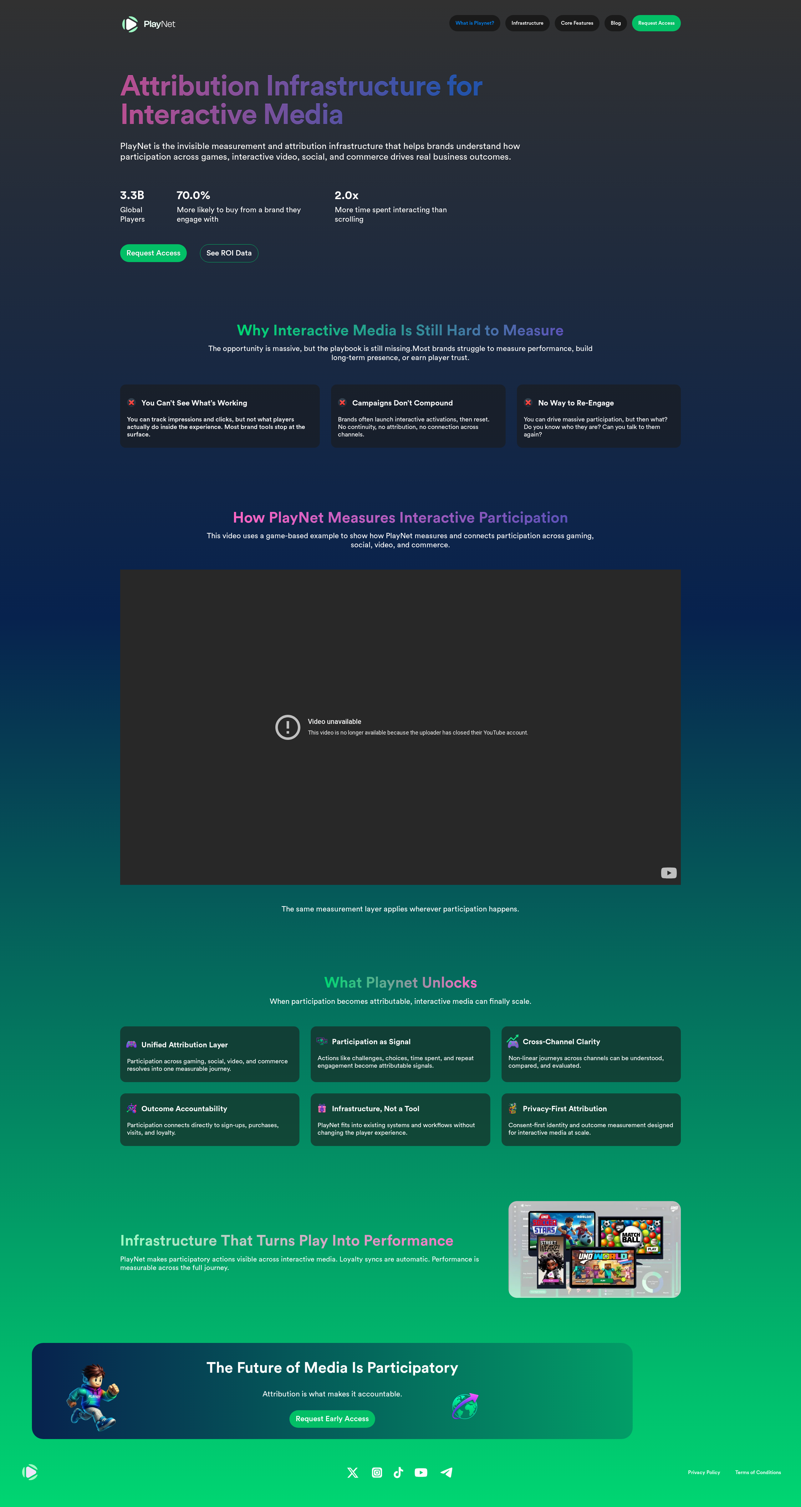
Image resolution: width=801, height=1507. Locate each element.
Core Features (577, 23)
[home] (149, 24)
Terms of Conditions (758, 1472)
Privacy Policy (704, 1472)
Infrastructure (527, 23)
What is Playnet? (475, 23)
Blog (616, 23)
